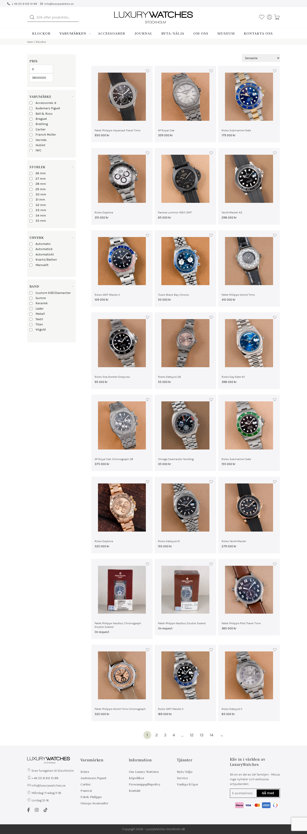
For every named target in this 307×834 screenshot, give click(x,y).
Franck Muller (46, 134)
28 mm (41, 184)
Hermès (41, 140)
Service (182, 778)
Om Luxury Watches (144, 772)
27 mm (41, 179)
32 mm (41, 205)
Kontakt (134, 791)
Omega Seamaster (94, 803)
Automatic (43, 244)
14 (211, 735)
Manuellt (42, 265)
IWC (38, 150)
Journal (143, 33)
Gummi (41, 298)
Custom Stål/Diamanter (53, 293)
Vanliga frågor (187, 784)
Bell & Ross (44, 114)
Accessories (44, 103)
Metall (40, 314)
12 (192, 735)
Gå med (268, 793)
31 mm (40, 199)
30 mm (41, 194)
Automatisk (44, 249)
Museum (226, 33)
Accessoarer (111, 33)
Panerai (86, 791)
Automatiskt (45, 254)
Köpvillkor (136, 778)
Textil (39, 319)
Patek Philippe (91, 797)
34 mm (41, 215)
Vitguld (41, 329)
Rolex (84, 772)
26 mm (41, 173)
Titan (39, 324)
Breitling (42, 124)
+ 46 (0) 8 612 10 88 (24, 3)
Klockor (41, 33)
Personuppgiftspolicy (144, 784)
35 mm (41, 221)
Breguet (41, 119)
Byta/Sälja (172, 33)
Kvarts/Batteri (46, 260)
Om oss (200, 33)
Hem (30, 42)
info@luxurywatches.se (59, 3)
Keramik (42, 303)
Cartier (41, 129)
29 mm (41, 189)
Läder (40, 309)
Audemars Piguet (48, 108)
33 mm (41, 210)
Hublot (40, 145)
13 (201, 735)
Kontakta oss (258, 33)
